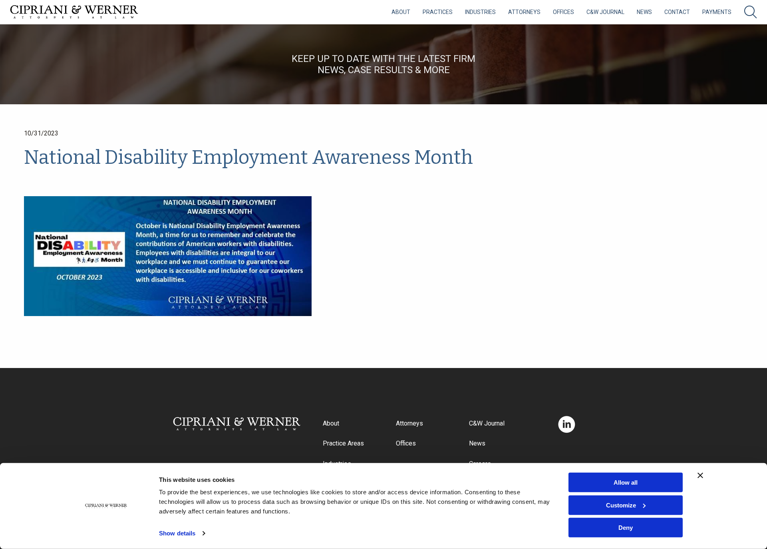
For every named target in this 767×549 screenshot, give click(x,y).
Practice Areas (343, 443)
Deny (625, 527)
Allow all (626, 482)
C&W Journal (605, 12)
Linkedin (566, 424)
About (400, 12)
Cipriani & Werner (74, 12)
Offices (563, 12)
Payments (716, 12)
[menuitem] (401, 12)
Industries (480, 12)
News (644, 12)
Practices (438, 12)
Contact (677, 12)
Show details (177, 533)
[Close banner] (700, 475)
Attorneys (524, 12)
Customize (621, 504)
